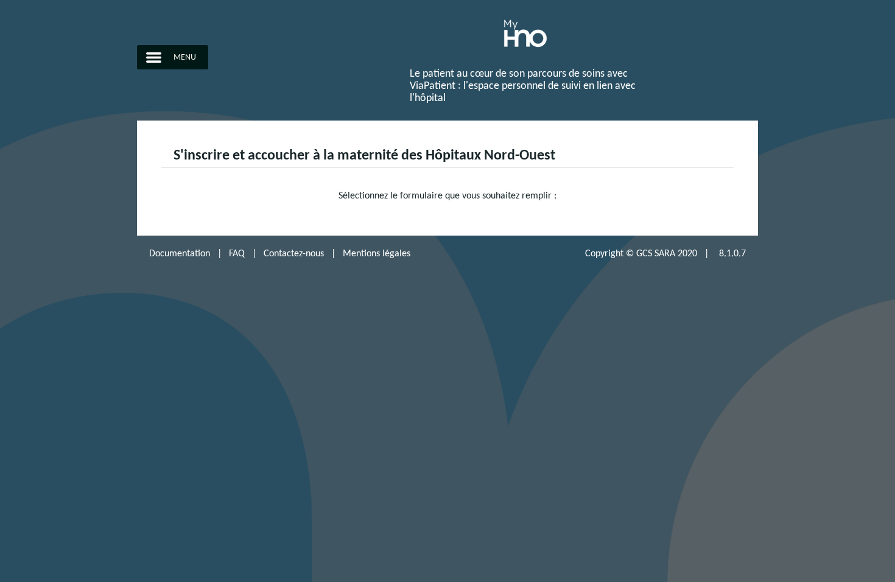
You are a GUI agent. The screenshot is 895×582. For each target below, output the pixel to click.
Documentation (179, 254)
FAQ (237, 254)
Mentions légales (376, 254)
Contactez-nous (294, 254)
